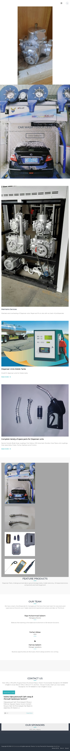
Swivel (62, 748)
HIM (7, 713)
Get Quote (35, 109)
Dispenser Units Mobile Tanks (13, 369)
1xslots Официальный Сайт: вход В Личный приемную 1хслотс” (18, 698)
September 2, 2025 (9, 692)
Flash (36, 746)
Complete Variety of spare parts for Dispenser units (22, 439)
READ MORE (5, 377)
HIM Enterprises (15, 746)
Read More (30, 713)
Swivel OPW (55, 748)
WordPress (57, 746)
